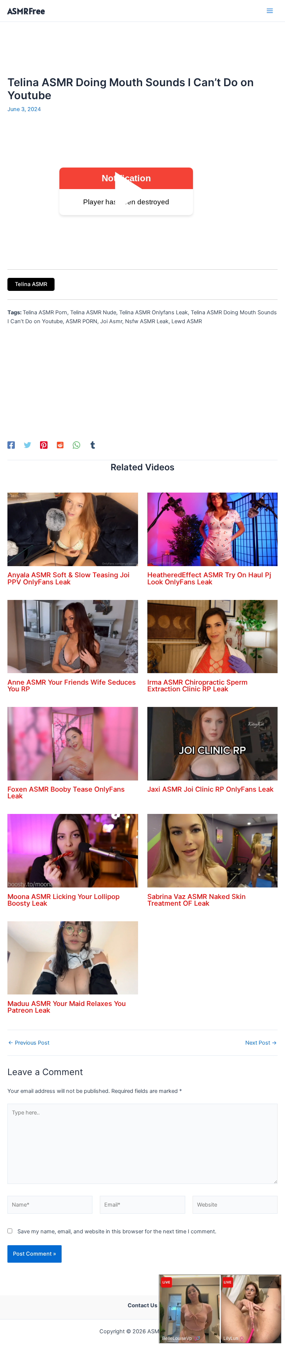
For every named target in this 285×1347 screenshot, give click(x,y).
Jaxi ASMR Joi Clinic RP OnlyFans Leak (210, 789)
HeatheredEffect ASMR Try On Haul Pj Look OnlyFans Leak (209, 578)
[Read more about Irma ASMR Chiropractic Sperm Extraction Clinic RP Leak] (212, 636)
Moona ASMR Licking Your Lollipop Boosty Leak (63, 899)
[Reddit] (60, 445)
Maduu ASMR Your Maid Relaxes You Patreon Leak (66, 1006)
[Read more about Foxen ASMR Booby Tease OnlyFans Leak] (72, 743)
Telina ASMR (31, 284)
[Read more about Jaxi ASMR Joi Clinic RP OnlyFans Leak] (212, 743)
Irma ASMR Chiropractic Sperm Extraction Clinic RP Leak (197, 685)
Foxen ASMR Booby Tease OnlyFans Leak (66, 792)
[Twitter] (27, 445)
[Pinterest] (44, 445)
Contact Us (142, 1305)
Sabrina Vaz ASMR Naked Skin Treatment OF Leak (196, 899)
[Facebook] (11, 445)
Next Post (261, 1043)
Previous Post (28, 1043)
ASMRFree (26, 11)
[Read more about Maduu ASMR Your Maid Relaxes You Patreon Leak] (72, 957)
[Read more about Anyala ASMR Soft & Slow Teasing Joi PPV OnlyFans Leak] (72, 529)
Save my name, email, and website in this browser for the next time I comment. (116, 1231)
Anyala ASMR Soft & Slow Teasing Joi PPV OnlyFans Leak (68, 578)
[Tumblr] (92, 445)
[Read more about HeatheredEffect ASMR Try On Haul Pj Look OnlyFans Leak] (212, 529)
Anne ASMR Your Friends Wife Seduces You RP (71, 685)
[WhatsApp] (76, 445)
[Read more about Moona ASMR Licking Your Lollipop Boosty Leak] (72, 850)
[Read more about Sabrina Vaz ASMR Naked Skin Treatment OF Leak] (212, 850)
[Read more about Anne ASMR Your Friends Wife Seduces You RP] (72, 636)
